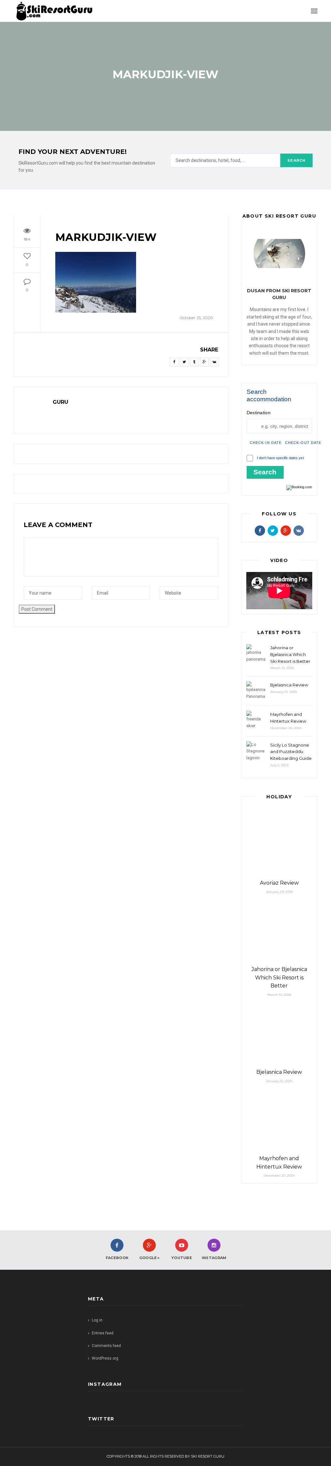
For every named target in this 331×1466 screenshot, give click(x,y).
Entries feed (102, 1333)
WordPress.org (105, 1358)
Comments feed (106, 1345)
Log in (97, 1320)
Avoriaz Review (279, 883)
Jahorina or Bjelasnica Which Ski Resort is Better (290, 654)
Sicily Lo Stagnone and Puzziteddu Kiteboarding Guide (291, 751)
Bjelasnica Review (289, 684)
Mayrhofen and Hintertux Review (288, 718)
